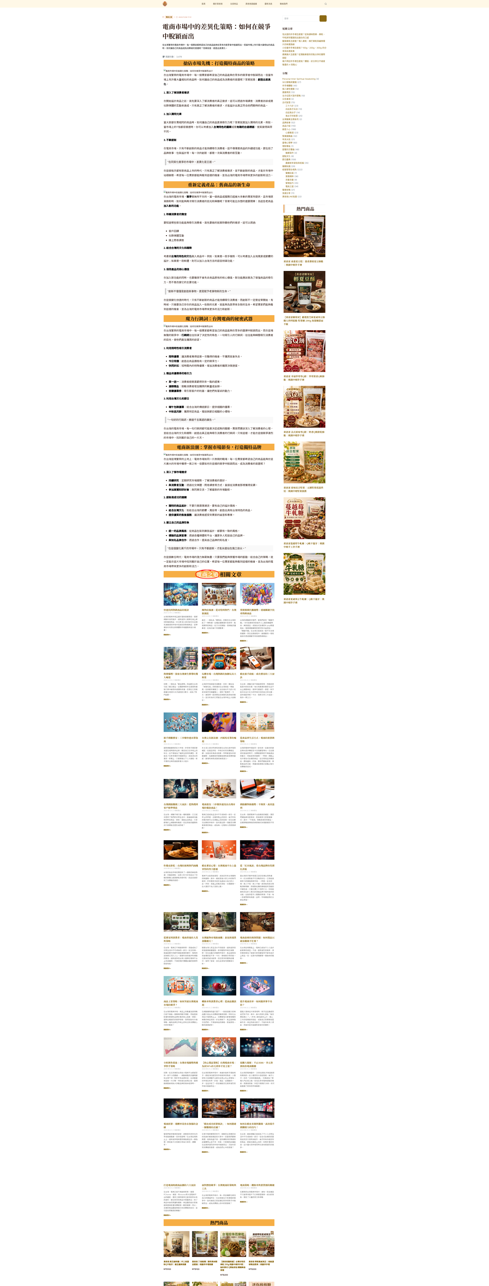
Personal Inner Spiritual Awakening (299, 79)
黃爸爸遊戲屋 (251, 4)
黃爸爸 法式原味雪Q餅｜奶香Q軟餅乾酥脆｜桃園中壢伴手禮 (304, 433)
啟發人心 (286, 129)
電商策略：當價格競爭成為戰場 (180, 1248)
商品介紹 (286, 126)
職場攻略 (286, 190)
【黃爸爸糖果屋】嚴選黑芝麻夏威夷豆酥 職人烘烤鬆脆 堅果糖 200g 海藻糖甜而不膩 (304, 320)
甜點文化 (286, 156)
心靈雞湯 (290, 132)
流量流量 (290, 179)
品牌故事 (286, 122)
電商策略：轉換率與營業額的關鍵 (257, 1185)
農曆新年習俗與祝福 (295, 163)
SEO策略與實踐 (289, 82)
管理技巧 (290, 183)
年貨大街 (286, 139)
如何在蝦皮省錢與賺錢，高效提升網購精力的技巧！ (257, 1125)
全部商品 (234, 4)
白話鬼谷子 (291, 112)
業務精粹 (290, 176)
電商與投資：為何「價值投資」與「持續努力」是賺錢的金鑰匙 (219, 1250)
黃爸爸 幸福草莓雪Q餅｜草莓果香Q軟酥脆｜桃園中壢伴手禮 (304, 378)
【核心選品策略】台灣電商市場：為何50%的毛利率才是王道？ (219, 1064)
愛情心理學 (287, 142)
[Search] (326, 4)
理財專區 (286, 146)
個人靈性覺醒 (288, 89)
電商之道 (169, 17)
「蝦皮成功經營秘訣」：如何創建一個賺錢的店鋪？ (219, 1125)
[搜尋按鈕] (323, 18)
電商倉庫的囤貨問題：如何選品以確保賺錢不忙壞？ (257, 939)
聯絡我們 (284, 4)
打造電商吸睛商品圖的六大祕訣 (180, 1185)
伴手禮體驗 (287, 85)
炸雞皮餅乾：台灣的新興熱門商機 (181, 865)
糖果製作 (290, 153)
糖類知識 (286, 166)
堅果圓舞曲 (287, 136)
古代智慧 (286, 102)
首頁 (203, 4)
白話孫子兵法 (292, 109)
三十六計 (290, 105)
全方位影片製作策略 (291, 95)
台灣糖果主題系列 (290, 119)
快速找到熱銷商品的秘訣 (176, 609)
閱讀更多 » (167, 635)
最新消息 (268, 4)
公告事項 (286, 99)
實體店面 (290, 173)
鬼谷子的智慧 (292, 116)
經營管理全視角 (289, 169)
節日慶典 (286, 159)
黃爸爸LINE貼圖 (289, 196)
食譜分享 (286, 193)
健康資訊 (286, 92)
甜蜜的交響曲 (288, 149)
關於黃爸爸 (218, 4)
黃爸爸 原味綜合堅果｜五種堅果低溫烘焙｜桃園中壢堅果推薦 (303, 489)
